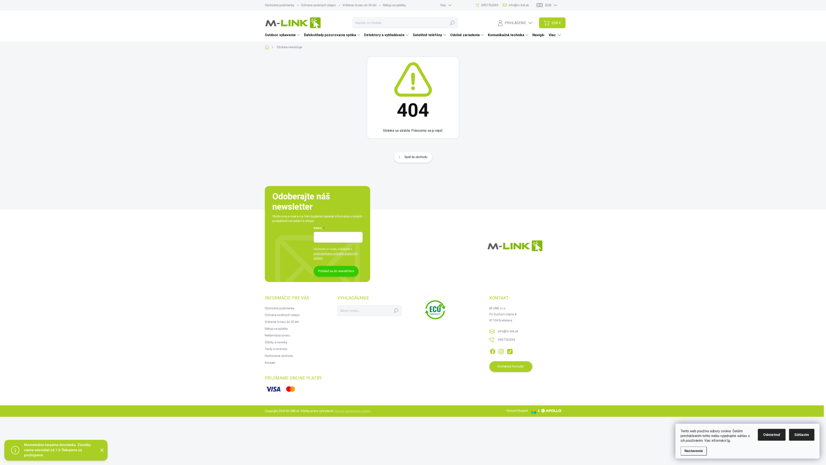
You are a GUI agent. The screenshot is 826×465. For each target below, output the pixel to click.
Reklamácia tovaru (277, 335)
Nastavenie (693, 451)
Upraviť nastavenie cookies (352, 411)
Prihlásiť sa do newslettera (336, 271)
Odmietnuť (771, 435)
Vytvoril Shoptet (517, 410)
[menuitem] (283, 35)
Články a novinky (276, 342)
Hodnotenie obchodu (279, 356)
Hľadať (452, 23)
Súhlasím (801, 435)
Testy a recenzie (276, 349)
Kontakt (270, 362)
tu (728, 441)
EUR (548, 5)
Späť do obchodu (415, 157)
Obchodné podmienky (279, 5)
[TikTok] (510, 350)
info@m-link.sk (508, 331)
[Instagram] (501, 350)
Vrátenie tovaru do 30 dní (359, 5)
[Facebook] (492, 350)
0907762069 (506, 339)
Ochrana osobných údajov (318, 5)
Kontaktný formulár (511, 366)
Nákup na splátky (394, 5)
